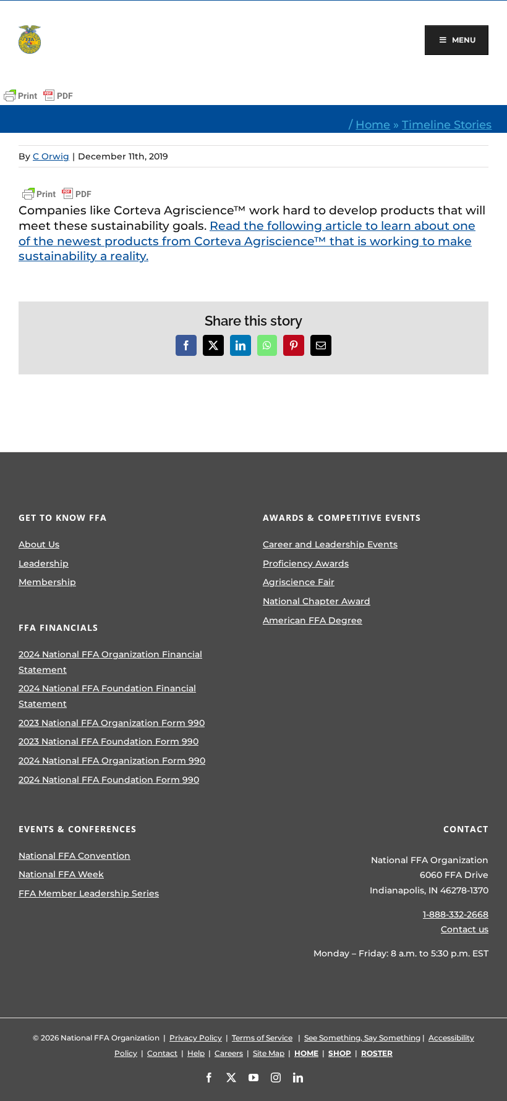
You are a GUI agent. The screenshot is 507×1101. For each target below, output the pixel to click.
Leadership (44, 563)
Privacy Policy (195, 1037)
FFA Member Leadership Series (89, 893)
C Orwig (51, 156)
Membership (47, 582)
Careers (229, 1053)
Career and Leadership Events (330, 544)
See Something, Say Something (362, 1037)
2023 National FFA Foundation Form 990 (108, 741)
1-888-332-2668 (455, 914)
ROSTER (377, 1053)
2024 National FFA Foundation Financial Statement (107, 696)
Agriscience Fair (298, 582)
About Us (39, 544)
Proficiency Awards (306, 563)
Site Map (268, 1053)
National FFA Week (61, 874)
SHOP (339, 1053)
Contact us (464, 929)
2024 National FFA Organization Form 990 (112, 760)
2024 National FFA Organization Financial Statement (110, 662)
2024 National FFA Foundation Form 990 (109, 779)
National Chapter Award (316, 601)
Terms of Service (262, 1037)
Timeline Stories (447, 124)
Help (196, 1053)
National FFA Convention (74, 855)
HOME (306, 1053)
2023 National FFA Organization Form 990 (112, 722)
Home (373, 124)
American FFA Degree (312, 620)
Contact (162, 1053)
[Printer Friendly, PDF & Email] (38, 95)
